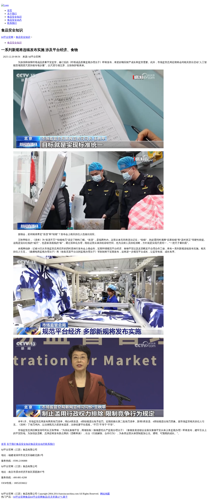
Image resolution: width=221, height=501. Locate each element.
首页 (9, 10)
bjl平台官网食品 (21, 497)
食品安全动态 (14, 20)
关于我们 (12, 13)
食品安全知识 (14, 17)
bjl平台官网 (7, 37)
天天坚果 (52, 497)
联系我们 (12, 23)
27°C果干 (63, 497)
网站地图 (105, 493)
